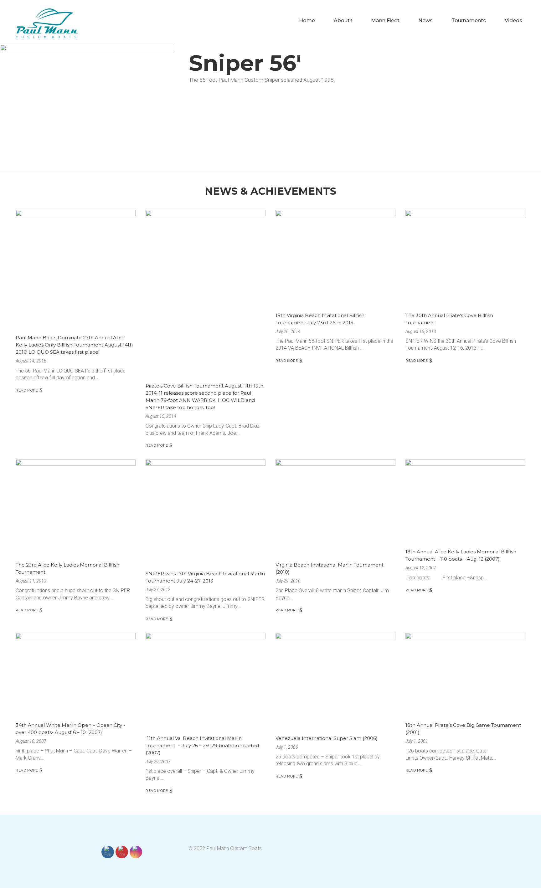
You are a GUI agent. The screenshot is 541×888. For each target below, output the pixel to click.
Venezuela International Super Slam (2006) (327, 738)
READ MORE (27, 390)
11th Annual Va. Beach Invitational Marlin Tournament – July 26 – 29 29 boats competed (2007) (202, 745)
